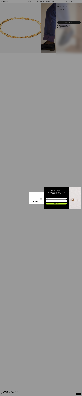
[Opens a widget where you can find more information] (78, 394)
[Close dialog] (80, 188)
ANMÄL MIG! (56, 203)
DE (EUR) (36, 201)
